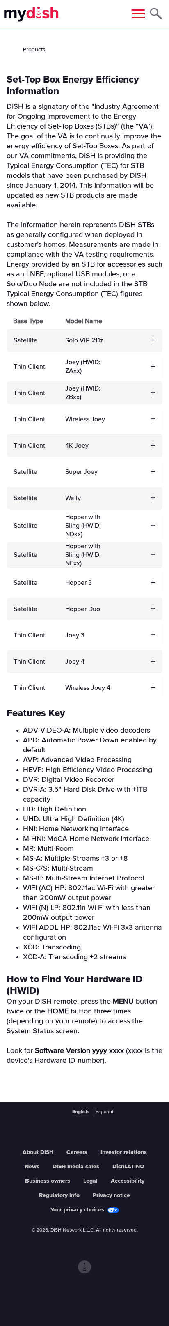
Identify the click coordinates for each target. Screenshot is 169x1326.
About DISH (38, 1152)
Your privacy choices (77, 1210)
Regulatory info (59, 1195)
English (80, 1112)
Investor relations (123, 1152)
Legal (90, 1181)
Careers (76, 1152)
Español (104, 1112)
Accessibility (127, 1181)
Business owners (47, 1181)
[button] (153, 340)
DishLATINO (128, 1167)
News (32, 1167)
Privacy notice (111, 1195)
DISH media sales (76, 1167)
